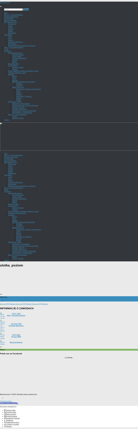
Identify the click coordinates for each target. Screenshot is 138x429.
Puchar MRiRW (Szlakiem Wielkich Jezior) (23, 71)
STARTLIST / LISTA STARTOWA (24, 111)
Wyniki (10, 27)
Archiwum (7, 51)
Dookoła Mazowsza (15, 53)
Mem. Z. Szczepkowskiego (13, 47)
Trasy (14, 78)
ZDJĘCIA (19, 85)
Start (5, 13)
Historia (19, 94)
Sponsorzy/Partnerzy (15, 42)
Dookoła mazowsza (11, 17)
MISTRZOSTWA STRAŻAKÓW (23, 82)
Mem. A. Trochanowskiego (13, 15)
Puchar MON (8, 18)
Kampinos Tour (13, 64)
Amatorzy (11, 75)
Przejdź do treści (6, 401)
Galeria (10, 29)
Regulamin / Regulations (21, 104)
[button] (9, 403)
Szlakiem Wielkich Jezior (17, 73)
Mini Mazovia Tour (10, 22)
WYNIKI (19, 84)
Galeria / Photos (18, 118)
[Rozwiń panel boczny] (1, 294)
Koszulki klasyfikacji (19, 58)
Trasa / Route (17, 56)
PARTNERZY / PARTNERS (22, 113)
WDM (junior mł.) (18, 87)
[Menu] (1, 6)
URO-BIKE (8, 35)
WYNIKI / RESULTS (19, 109)
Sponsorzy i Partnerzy (24, 96)
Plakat (10, 31)
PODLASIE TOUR (14, 102)
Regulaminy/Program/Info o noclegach (22, 46)
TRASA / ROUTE (18, 107)
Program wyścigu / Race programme (25, 105)
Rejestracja (12, 33)
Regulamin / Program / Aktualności (28, 89)
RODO (6, 120)
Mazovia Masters (10, 20)
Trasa (10, 26)
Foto (9, 38)
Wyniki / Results (18, 55)
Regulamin (12, 24)
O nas (6, 49)
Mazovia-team (5, 2)
